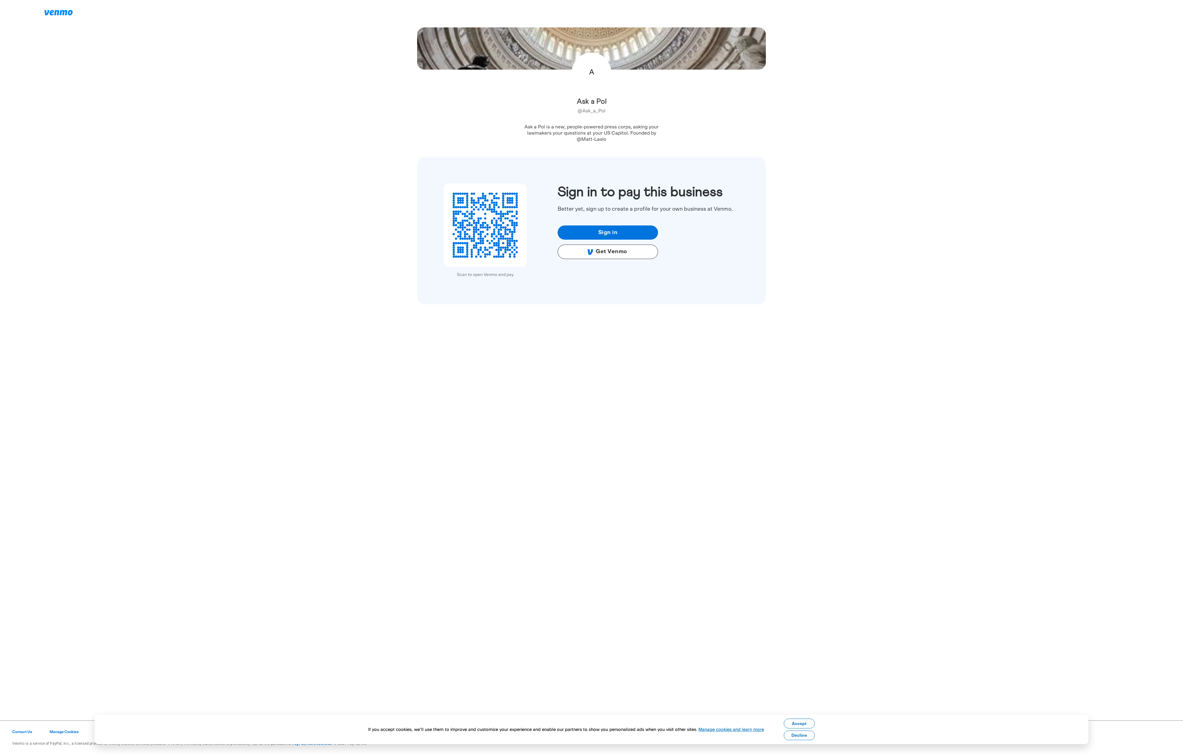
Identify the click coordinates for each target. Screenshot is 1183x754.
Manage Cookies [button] (64, 732)
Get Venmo (611, 251)
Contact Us (22, 732)
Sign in (608, 232)
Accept (799, 723)
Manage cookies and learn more (731, 729)
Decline (799, 735)
